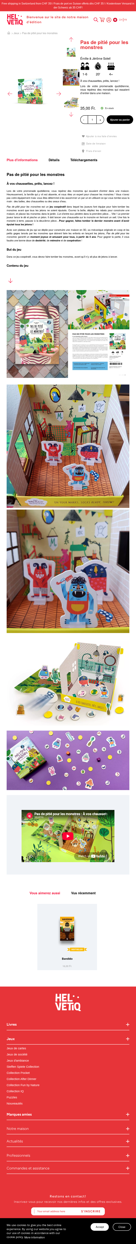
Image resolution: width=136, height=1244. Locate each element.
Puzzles (12, 1097)
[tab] (27, 160)
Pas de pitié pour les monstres (40, 33)
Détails (54, 160)
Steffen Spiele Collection (23, 1066)
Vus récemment (83, 893)
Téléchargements (83, 160)
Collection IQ (15, 1091)
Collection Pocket (18, 1073)
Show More (10, 281)
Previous (10, 94)
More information (34, 1237)
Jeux (16, 33)
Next (58, 94)
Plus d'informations (22, 160)
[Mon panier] (102, 20)
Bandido (67, 959)
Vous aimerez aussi (45, 893)
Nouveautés (15, 1103)
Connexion (108, 19)
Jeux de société (17, 1054)
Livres (12, 1024)
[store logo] (15, 19)
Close (121, 1227)
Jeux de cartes (16, 1048)
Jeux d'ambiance (18, 1060)
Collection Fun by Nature (23, 1085)
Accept (100, 1227)
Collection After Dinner (21, 1079)
